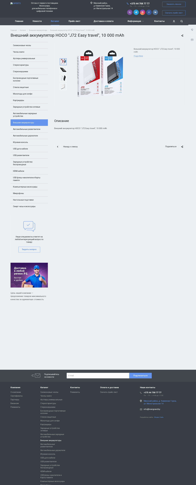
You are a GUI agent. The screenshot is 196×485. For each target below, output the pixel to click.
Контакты (159, 21)
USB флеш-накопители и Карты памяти (26, 179)
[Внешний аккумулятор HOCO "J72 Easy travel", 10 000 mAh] (99, 74)
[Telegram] (136, 12)
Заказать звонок (174, 4)
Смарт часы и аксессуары (24, 206)
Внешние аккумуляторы (23, 123)
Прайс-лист (74, 21)
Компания (15, 387)
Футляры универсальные (24, 58)
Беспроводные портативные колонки (25, 79)
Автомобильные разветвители (26, 129)
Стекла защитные (21, 87)
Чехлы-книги (18, 52)
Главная (19, 21)
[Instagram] (142, 12)
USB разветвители (21, 155)
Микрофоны (18, 193)
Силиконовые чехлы (22, 45)
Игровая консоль (20, 142)
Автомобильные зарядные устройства (25, 114)
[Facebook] (149, 12)
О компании (16, 392)
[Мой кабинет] (174, 21)
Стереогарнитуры (21, 65)
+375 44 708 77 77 (139, 3)
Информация (135, 21)
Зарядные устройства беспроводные (22, 163)
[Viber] (129, 12)
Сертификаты (17, 396)
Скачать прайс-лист (174, 13)
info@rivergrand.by (152, 409)
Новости (37, 21)
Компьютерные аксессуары (25, 187)
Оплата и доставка (109, 387)
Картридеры (18, 100)
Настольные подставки (23, 200)
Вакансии (15, 403)
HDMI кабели (18, 171)
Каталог (55, 21)
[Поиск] (181, 21)
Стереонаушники (20, 71)
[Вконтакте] (155, 12)
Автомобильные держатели (25, 136)
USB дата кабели (20, 149)
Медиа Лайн (158, 417)
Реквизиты (15, 407)
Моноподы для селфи (22, 94)
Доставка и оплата (103, 21)
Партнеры (15, 400)
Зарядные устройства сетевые (26, 107)
